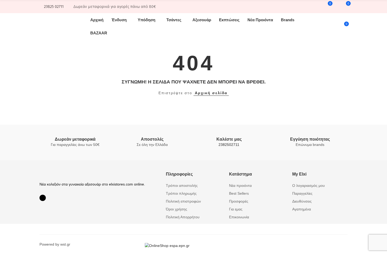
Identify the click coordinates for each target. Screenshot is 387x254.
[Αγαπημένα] (345, 6)
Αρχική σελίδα (211, 93)
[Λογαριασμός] (316, 6)
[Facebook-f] (42, 198)
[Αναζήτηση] (336, 6)
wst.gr (65, 244)
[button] (51, 6)
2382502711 (229, 144)
